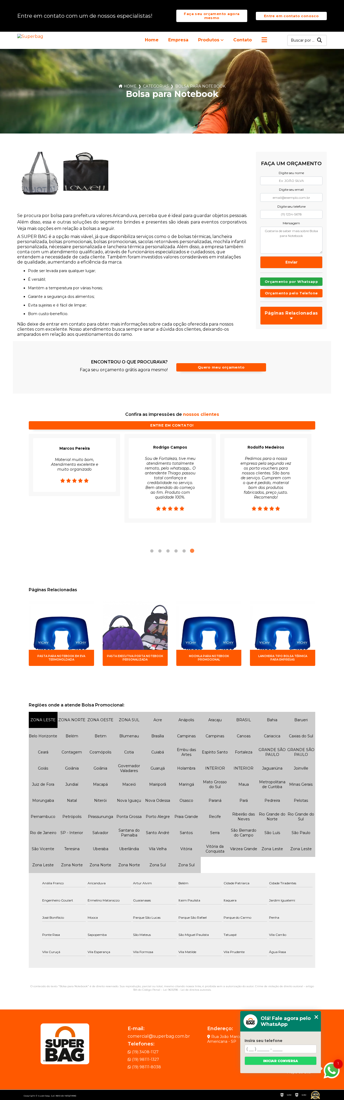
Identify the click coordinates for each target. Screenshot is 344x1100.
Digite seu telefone (291, 206)
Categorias (156, 86)
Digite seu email (291, 189)
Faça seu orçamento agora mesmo (211, 16)
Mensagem (291, 223)
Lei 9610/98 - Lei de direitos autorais (187, 989)
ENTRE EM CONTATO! (172, 425)
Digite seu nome (291, 173)
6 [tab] (192, 551)
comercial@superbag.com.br (159, 1036)
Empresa (178, 39)
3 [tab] (168, 551)
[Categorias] (264, 40)
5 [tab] (184, 551)
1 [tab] (152, 551)
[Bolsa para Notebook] (39, 174)
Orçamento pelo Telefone (291, 293)
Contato (242, 39)
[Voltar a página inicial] (31, 36)
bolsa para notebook (200, 86)
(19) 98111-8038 (146, 1067)
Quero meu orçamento (221, 367)
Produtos (208, 39)
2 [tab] (160, 551)
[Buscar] (320, 40)
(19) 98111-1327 (145, 1059)
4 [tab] (176, 551)
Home (152, 39)
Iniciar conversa (280, 1061)
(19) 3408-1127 (145, 1051)
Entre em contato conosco (291, 16)
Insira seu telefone (263, 1040)
